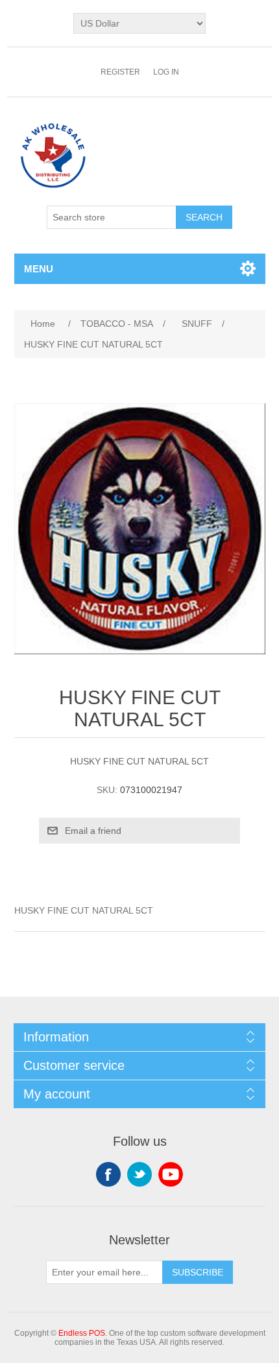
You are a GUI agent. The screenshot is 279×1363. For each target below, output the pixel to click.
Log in (166, 72)
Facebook (108, 1174)
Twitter (139, 1174)
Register (120, 72)
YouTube (170, 1174)
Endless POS (81, 1333)
